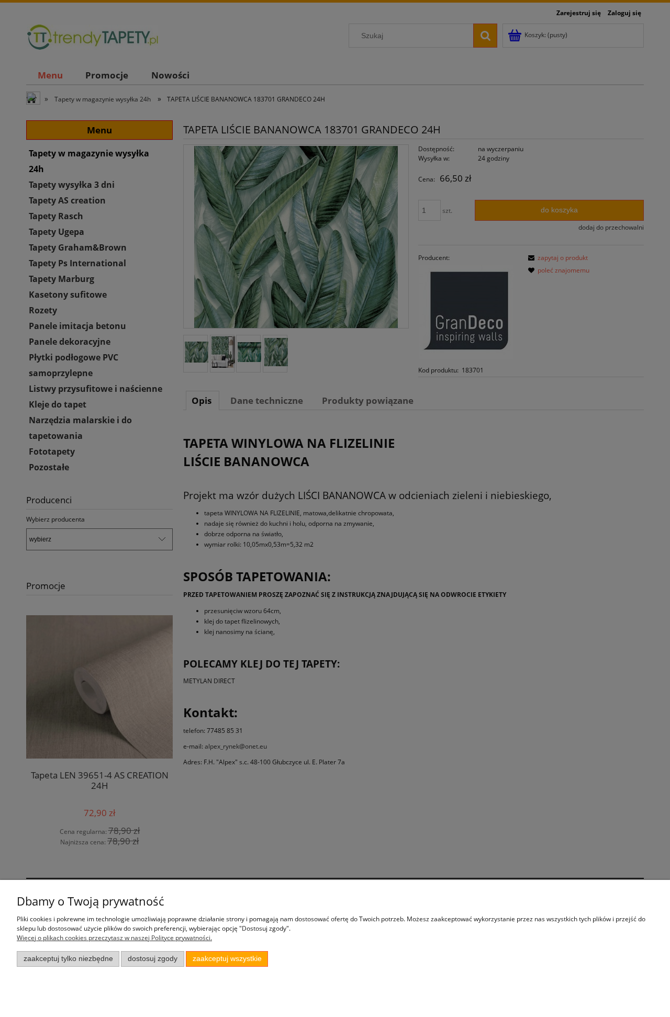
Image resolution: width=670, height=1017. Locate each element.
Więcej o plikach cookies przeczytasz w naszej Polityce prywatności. (114, 937)
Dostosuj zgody (152, 959)
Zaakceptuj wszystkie (227, 959)
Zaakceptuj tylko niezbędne (68, 959)
